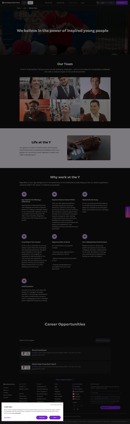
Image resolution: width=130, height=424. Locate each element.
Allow (54, 417)
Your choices (7, 417)
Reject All (41, 417)
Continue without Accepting (56, 404)
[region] (32, 411)
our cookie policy (16, 413)
